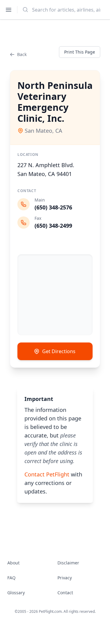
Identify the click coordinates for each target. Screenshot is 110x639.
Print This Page (79, 52)
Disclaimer (68, 563)
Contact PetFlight (46, 474)
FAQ (11, 578)
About (13, 563)
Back (22, 54)
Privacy (64, 578)
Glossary (16, 592)
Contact (65, 592)
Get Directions (58, 351)
